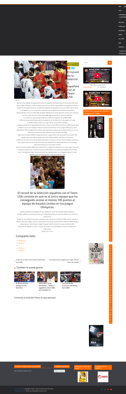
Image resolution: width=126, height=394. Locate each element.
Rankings (122, 30)
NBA (120, 6)
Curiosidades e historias (71, 64)
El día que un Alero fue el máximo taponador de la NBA (30, 261)
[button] (122, 10)
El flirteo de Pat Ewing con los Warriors (22, 285)
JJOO (120, 43)
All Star (121, 39)
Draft (120, 34)
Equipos (121, 47)
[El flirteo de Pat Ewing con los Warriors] (24, 277)
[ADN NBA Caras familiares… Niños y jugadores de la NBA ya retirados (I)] (47, 277)
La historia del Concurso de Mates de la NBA (69, 285)
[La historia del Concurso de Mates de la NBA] (70, 277)
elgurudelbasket (87, 87)
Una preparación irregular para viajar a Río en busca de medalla (64, 261)
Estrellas (122, 26)
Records (121, 22)
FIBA (120, 10)
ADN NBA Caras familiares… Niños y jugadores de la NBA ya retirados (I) (47, 286)
